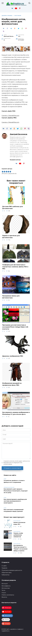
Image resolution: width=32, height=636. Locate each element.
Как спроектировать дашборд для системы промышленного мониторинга (15, 501)
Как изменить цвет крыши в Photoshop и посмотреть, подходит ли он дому (16, 490)
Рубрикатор (5, 575)
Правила (4, 568)
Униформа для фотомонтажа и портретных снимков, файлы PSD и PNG (15, 266)
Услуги (4, 592)
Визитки (4, 597)
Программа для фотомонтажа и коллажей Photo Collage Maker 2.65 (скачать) (15, 327)
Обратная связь (6, 572)
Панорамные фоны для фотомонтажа (11, 297)
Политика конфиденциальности (12, 570)
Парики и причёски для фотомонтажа (11, 236)
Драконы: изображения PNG (12, 356)
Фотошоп (5, 583)
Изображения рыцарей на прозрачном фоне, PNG (11, 384)
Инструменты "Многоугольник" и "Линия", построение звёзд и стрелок (20, 548)
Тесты (3, 590)
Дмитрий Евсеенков (18, 134)
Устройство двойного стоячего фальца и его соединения (14, 481)
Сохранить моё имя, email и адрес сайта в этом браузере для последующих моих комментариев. (17, 462)
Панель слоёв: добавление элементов (18, 535)
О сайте (4, 566)
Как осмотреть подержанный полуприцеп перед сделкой (13, 510)
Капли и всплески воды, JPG (19, 523)
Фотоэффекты (6, 586)
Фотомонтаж (6, 588)
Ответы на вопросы (8, 595)
